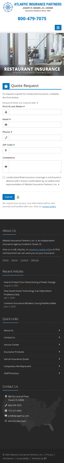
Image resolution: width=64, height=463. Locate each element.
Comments (9, 157)
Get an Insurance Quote (16, 359)
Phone (7, 131)
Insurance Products (14, 351)
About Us (8, 330)
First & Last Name (14, 106)
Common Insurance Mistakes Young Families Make (30, 305)
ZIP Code (9, 144)
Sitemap (35, 260)
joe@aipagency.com (18, 415)
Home (6, 260)
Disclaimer (8, 458)
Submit (8, 197)
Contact (24, 260)
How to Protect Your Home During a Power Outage (29, 284)
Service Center (11, 344)
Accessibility (23, 458)
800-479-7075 (15, 405)
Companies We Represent (17, 366)
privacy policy (49, 206)
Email (7, 119)
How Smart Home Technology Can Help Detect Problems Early (27, 294)
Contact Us (9, 337)
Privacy (49, 454)
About (15, 260)
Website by (39, 458)
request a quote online (40, 249)
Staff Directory (11, 373)
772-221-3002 (15, 410)
